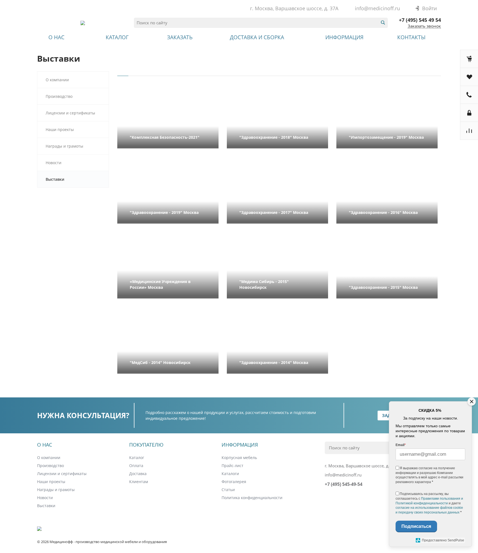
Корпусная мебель (239, 457)
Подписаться (416, 526)
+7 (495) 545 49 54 (420, 20)
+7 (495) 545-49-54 (343, 484)
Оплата (136, 465)
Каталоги (230, 473)
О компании (57, 79)
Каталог (136, 457)
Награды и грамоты (64, 146)
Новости (53, 162)
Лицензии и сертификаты (70, 113)
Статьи (228, 489)
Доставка (138, 473)
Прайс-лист (232, 465)
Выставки (46, 505)
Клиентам (138, 481)
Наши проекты (60, 129)
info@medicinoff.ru (377, 8)
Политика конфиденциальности (252, 497)
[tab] (122, 73)
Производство (59, 96)
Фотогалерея (234, 481)
